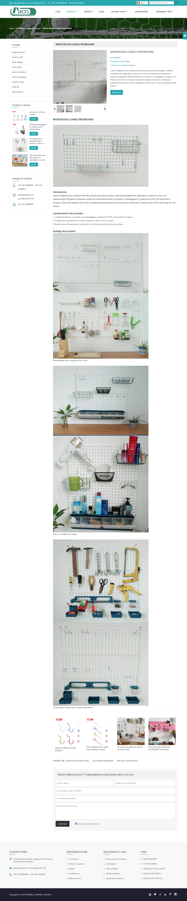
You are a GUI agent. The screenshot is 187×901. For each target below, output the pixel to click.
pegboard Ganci (34, 28)
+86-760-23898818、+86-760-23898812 (67, 3)
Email (116, 92)
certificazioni (111, 864)
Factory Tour (118, 12)
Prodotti (71, 12)
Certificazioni (74, 874)
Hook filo (15, 87)
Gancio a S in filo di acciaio (37, 113)
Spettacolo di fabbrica (115, 878)
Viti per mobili (17, 57)
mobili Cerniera (18, 82)
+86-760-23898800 (25, 204)
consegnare (74, 859)
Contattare (18, 851)
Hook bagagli (17, 62)
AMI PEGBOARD (150, 859)
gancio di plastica (19, 72)
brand (113, 57)
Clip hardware (17, 92)
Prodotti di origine (117, 61)
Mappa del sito (75, 878)
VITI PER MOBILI (150, 864)
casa (11, 28)
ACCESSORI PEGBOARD (103, 761)
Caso (101, 12)
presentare (62, 824)
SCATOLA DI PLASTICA (152, 878)
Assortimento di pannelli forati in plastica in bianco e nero (37, 141)
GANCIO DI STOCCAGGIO (154, 869)
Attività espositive (113, 874)
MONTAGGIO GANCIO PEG (77, 761)
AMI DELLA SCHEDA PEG (127, 761)
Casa (58, 12)
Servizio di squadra (76, 864)
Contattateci (141, 12)
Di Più (33, 119)
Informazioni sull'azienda (116, 859)
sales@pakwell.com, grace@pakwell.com (29, 3)
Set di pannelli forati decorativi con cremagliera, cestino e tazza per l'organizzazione (38, 157)
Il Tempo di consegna (119, 65)
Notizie (87, 12)
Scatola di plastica (19, 77)
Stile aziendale (112, 869)
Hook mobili (16, 67)
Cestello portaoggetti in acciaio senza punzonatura (38, 127)
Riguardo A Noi (163, 12)
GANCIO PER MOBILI (152, 874)
